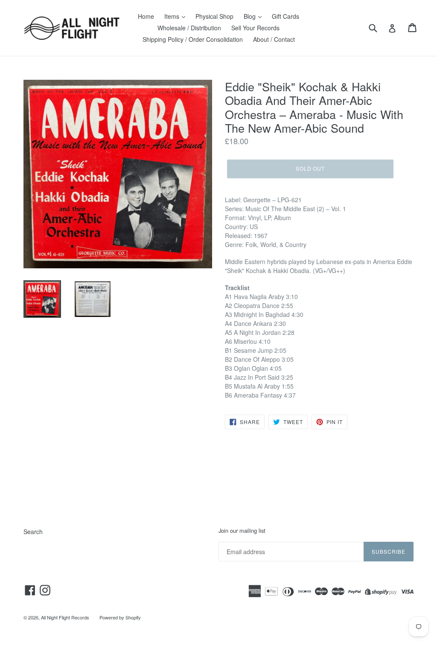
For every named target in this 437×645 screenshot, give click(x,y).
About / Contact (274, 39)
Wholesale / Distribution (189, 27)
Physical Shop (214, 16)
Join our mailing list (241, 530)
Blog (250, 16)
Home (146, 16)
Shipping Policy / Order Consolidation (193, 39)
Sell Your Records (255, 27)
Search (33, 531)
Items (172, 16)
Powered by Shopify (120, 617)
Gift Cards (285, 16)
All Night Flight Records (65, 617)
